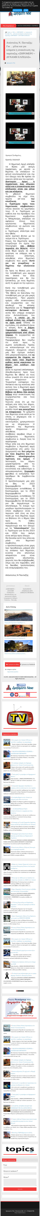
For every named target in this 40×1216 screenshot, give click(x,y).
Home (9, 32)
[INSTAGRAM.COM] (28, 696)
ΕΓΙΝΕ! (26, 10)
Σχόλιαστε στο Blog (13, 664)
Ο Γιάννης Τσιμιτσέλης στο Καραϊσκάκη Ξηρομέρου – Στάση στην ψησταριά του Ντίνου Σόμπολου (23, 904)
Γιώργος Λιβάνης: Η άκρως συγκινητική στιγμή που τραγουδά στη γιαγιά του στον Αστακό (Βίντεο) (24, 1121)
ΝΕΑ (14, 32)
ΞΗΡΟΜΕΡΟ (20, 32)
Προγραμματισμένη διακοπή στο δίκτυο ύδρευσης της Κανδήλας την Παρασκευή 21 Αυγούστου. (22, 836)
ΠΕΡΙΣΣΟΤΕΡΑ (17, 10)
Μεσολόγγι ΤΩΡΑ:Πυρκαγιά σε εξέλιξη (22, 1132)
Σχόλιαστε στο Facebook (28, 664)
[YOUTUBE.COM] (16, 696)
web (24, 1211)
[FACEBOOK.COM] (12, 696)
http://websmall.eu (20, 1213)
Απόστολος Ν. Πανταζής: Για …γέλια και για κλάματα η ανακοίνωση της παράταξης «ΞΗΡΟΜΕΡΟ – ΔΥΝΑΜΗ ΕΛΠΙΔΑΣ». (18, 33)
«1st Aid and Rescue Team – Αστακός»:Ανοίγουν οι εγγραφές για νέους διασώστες (21, 811)
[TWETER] (22, 696)
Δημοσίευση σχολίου (12, 672)
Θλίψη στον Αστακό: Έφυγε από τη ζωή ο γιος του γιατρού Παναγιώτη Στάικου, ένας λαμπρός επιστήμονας (23, 866)
